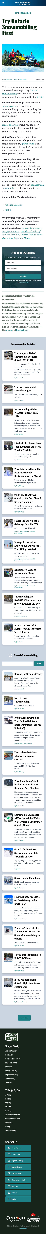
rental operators (10, 124)
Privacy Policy (23, 1228)
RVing (7, 1127)
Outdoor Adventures (13, 1119)
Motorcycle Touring (12, 1115)
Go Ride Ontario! (13, 204)
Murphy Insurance (10, 231)
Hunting (8, 1111)
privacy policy (24, 282)
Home (17, 13)
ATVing (8, 1095)
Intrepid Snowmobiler (32, 228)
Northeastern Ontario (13, 1059)
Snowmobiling (25, 13)
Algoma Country (11, 1051)
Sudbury (8, 1067)
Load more (24, 1018)
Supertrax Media (22, 238)
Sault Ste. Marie (11, 1063)
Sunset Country (11, 1071)
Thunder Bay (10, 1079)
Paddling (8, 1123)
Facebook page (22, 330)
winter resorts (9, 105)
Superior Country (11, 1075)
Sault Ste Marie (16, 1174)
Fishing (8, 1107)
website (8, 330)
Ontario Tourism (28, 234)
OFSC (39, 97)
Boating (8, 1099)
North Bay (9, 1055)
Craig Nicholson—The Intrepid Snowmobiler (15, 79)
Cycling (8, 1103)
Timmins (8, 1083)
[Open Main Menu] (3, 3)
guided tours (28, 143)
